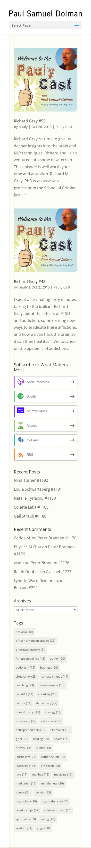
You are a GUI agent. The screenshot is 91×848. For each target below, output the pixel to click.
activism (24, 632)
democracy (46, 703)
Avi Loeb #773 (58, 571)
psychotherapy (55, 801)
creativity (47, 694)
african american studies (35, 641)
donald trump (28, 712)
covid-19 (24, 694)
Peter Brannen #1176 (57, 538)
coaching (25, 685)
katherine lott (53, 757)
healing (41, 739)
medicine (63, 774)
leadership (26, 766)
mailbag (40, 774)
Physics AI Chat (27, 547)
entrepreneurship (31, 730)
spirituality (26, 819)
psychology (26, 801)
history (23, 748)
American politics (30, 658)
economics (26, 721)
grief (22, 739)
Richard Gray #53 (29, 121)
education (51, 721)
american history (30, 650)
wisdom (24, 828)
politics (43, 792)
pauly (23, 126)
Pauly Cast (64, 126)
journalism (26, 757)
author (57, 658)
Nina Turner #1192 (31, 480)
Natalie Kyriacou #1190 (35, 498)
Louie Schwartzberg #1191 (38, 489)
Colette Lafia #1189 (31, 507)
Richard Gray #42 (29, 281)
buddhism (25, 667)
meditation (26, 783)
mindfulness (52, 783)
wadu (19, 562)
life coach (50, 766)
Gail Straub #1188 (30, 516)
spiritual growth (57, 810)
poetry (23, 792)
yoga (43, 828)
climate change (54, 676)
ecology (53, 712)
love (21, 774)
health (61, 739)
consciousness (52, 685)
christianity (26, 676)
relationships (27, 810)
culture (23, 703)
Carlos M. (22, 538)
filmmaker (60, 730)
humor (43, 748)
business (49, 667)
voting (48, 819)
